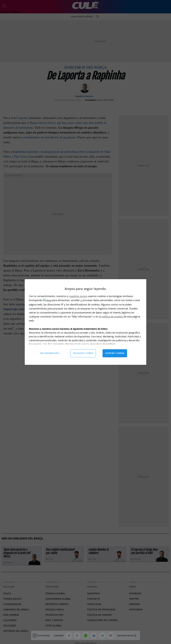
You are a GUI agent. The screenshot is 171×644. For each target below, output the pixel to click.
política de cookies (113, 316)
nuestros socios (78, 296)
